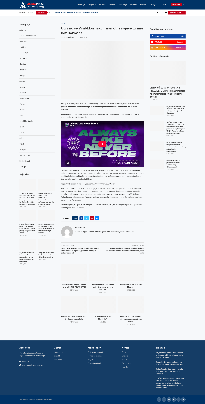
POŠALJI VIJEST (177, 12)
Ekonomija (123, 5)
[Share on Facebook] (81, 218)
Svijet (21, 144)
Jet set (22, 81)
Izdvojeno (23, 75)
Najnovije (81, 5)
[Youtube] (166, 13)
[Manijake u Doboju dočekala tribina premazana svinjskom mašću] (131, 304)
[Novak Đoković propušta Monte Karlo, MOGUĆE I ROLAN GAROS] (74, 272)
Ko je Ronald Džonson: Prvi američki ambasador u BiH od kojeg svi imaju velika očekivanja (175, 110)
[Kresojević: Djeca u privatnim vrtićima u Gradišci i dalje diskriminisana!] (157, 164)
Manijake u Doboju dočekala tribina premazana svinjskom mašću (131, 319)
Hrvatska (23, 70)
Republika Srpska (26, 121)
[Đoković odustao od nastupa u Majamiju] (131, 272)
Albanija (22, 30)
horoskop (23, 58)
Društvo (102, 5)
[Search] (184, 5)
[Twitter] (160, 13)
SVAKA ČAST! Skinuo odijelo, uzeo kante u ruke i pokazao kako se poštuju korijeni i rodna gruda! (27, 228)
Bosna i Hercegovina (27, 36)
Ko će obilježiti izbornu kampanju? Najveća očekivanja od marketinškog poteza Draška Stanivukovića (176, 147)
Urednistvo (70, 37)
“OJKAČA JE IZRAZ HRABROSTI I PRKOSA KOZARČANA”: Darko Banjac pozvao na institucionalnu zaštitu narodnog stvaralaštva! (27, 199)
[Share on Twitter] (86, 218)
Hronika (133, 5)
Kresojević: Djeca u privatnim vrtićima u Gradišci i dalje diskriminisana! (173, 164)
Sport (164, 5)
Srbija (21, 138)
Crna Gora (23, 41)
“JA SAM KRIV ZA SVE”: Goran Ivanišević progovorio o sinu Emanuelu (102, 287)
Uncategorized (25, 155)
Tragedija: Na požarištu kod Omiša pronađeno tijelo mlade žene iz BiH (46, 255)
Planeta (22, 104)
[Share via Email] (97, 218)
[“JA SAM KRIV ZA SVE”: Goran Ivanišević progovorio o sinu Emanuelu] (102, 272)
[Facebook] (157, 13)
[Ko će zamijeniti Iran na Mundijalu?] (102, 304)
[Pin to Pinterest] (92, 218)
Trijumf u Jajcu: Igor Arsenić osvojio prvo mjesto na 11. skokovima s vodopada (169, 371)
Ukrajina (22, 150)
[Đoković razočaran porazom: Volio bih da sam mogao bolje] (74, 304)
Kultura (143, 5)
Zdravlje (22, 167)
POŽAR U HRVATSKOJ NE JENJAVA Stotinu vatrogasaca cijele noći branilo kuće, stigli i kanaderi (46, 228)
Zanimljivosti (24, 161)
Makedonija (24, 98)
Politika (112, 5)
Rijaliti (21, 127)
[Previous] (50, 12)
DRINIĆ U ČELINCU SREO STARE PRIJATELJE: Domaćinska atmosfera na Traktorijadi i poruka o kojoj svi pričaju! (167, 92)
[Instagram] (163, 13)
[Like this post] (76, 218)
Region (91, 5)
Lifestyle (153, 5)
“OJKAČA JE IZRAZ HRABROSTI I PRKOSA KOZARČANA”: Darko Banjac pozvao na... (80, 12)
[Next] (52, 12)
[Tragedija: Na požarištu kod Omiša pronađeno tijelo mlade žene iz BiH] (46, 244)
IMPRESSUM (176, 5)
